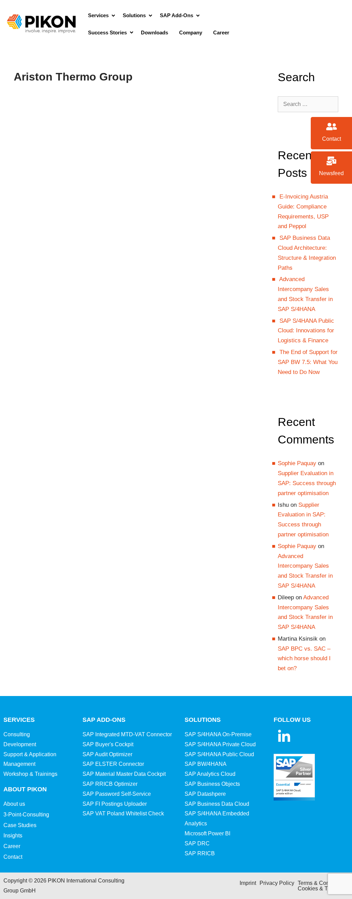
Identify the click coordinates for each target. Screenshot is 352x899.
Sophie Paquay (297, 463)
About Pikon (25, 789)
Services (19, 719)
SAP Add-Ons (103, 719)
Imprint (248, 883)
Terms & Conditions (321, 883)
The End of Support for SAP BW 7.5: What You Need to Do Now (308, 362)
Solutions (203, 719)
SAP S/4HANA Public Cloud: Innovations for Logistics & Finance (306, 331)
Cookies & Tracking (321, 888)
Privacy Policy (277, 883)
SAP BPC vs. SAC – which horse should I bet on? (304, 658)
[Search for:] (308, 104)
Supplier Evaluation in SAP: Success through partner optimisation (307, 483)
